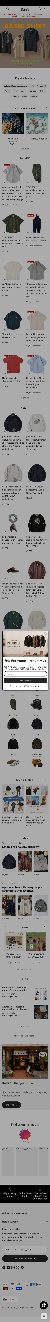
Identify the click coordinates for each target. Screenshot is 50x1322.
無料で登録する (25, 680)
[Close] (45, 634)
